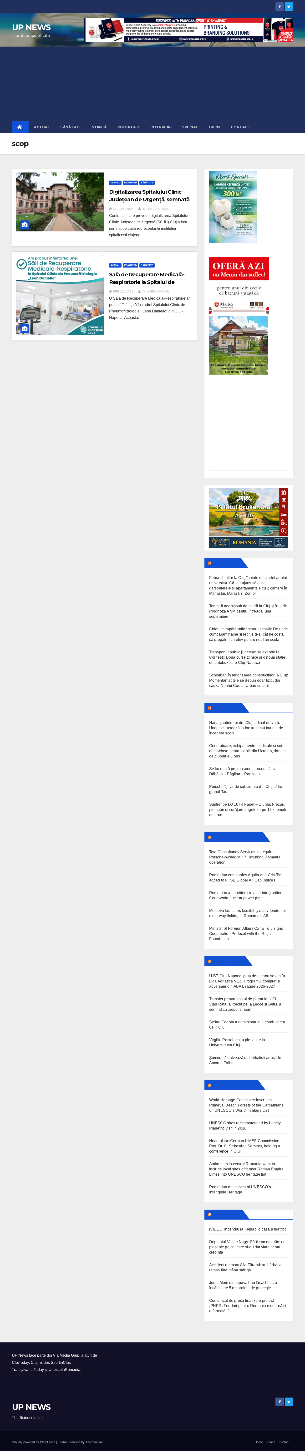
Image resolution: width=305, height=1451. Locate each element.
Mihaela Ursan (156, 209)
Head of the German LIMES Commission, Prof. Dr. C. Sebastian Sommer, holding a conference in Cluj (244, 1146)
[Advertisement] (152, 82)
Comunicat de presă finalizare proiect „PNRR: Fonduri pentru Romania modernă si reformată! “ (247, 1305)
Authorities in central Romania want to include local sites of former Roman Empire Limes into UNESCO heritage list (246, 1169)
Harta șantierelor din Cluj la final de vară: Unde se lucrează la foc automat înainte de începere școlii (246, 728)
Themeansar (94, 1442)
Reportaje (128, 127)
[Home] (20, 127)
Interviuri (161, 127)
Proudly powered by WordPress (34, 1442)
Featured (130, 182)
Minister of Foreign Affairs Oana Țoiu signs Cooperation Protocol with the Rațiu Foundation (246, 933)
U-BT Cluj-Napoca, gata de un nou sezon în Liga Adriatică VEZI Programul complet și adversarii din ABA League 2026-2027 (247, 981)
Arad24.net (226, 1214)
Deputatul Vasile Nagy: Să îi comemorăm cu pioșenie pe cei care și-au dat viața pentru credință (247, 1247)
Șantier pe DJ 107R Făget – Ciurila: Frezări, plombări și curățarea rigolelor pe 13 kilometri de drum (248, 809)
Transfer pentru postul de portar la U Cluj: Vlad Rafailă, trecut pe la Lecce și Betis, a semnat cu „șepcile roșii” (245, 1004)
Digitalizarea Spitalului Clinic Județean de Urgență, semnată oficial (149, 199)
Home (259, 1442)
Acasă (270, 1442)
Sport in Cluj (228, 961)
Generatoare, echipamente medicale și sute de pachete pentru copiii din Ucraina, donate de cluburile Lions (247, 751)
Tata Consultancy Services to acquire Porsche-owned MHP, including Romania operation (244, 857)
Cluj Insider (226, 707)
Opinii (214, 127)
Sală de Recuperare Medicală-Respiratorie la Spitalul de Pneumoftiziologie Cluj (146, 282)
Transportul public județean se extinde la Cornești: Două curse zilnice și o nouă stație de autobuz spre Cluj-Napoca (247, 657)
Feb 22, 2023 (123, 291)
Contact (241, 127)
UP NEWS (31, 27)
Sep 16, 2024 (123, 209)
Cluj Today (225, 562)
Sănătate (70, 127)
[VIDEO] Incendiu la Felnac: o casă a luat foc (248, 1229)
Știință (99, 127)
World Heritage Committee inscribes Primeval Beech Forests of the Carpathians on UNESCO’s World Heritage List (246, 1105)
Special (190, 127)
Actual (42, 127)
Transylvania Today (236, 837)
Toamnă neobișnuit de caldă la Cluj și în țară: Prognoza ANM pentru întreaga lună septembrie (248, 611)
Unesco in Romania (234, 1085)
